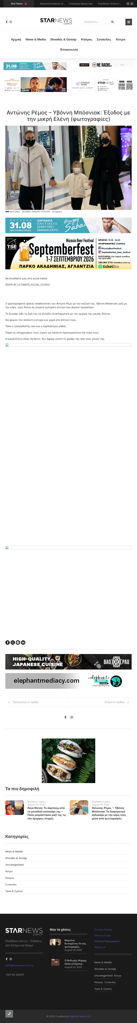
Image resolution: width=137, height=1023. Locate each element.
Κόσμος (86, 39)
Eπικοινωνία (69, 49)
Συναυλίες (104, 39)
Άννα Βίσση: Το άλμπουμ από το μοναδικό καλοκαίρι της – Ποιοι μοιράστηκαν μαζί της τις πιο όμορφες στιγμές (46, 813)
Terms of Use (102, 935)
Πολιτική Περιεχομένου (107, 941)
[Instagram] (10, 22)
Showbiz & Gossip (63, 39)
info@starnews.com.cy (19, 965)
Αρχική (16, 39)
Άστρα (120, 39)
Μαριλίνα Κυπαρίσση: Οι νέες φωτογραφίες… (75, 943)
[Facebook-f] (6, 22)
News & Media (36, 39)
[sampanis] (68, 225)
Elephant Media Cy (80, 1016)
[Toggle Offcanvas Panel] (128, 22)
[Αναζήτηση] (112, 22)
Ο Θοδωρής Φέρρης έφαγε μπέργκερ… (76, 962)
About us (100, 947)
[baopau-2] (68, 761)
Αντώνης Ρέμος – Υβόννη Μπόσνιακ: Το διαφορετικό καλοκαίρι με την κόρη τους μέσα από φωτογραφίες (109, 813)
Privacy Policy (103, 929)
